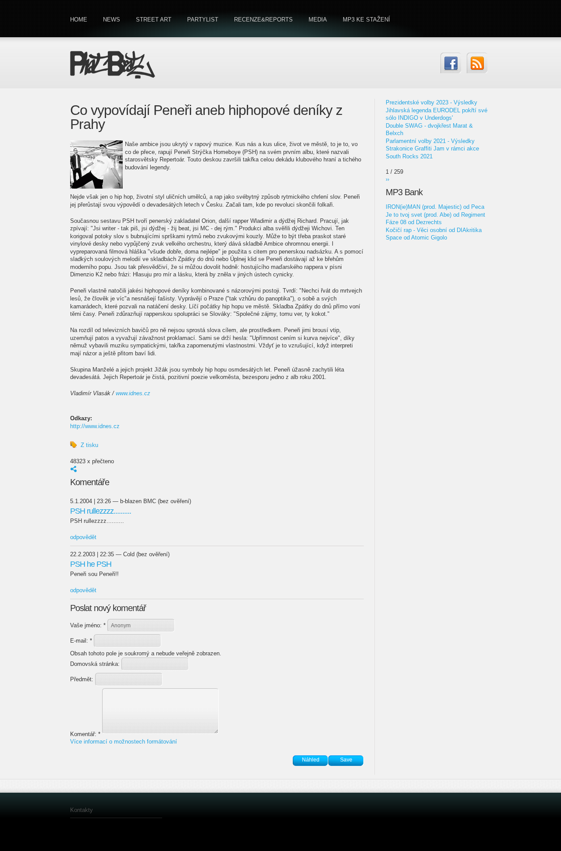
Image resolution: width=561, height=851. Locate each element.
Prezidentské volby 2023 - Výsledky (431, 102)
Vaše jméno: (88, 625)
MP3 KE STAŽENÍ (366, 19)
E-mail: (81, 640)
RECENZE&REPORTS (263, 19)
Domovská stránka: (95, 664)
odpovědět (83, 537)
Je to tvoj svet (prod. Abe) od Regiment (435, 214)
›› (387, 179)
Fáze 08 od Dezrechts (414, 222)
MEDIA (318, 19)
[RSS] (477, 63)
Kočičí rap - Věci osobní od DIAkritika (434, 230)
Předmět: (82, 679)
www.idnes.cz (133, 393)
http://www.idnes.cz (95, 426)
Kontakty (81, 810)
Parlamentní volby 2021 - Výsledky (430, 141)
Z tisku (89, 445)
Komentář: (85, 734)
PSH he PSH (90, 564)
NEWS (111, 19)
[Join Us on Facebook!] (450, 63)
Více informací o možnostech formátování (123, 741)
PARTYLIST (202, 19)
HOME (78, 19)
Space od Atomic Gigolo (416, 237)
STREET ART (153, 19)
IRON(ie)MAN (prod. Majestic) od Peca (435, 207)
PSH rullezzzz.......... (100, 511)
